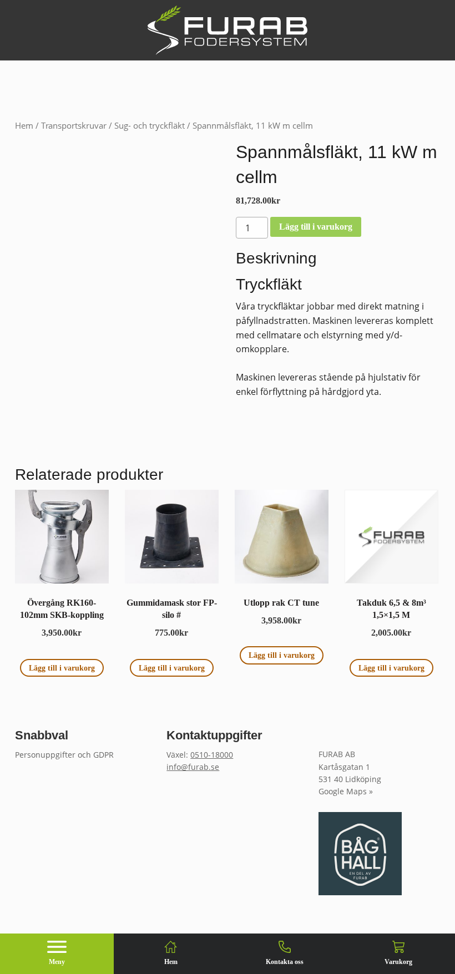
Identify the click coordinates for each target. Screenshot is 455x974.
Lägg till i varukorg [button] (62, 667)
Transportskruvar (74, 125)
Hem (24, 125)
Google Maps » (345, 791)
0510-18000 (211, 754)
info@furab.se (192, 767)
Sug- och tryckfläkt (149, 125)
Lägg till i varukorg (315, 226)
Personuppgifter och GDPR (64, 754)
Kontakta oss (285, 962)
